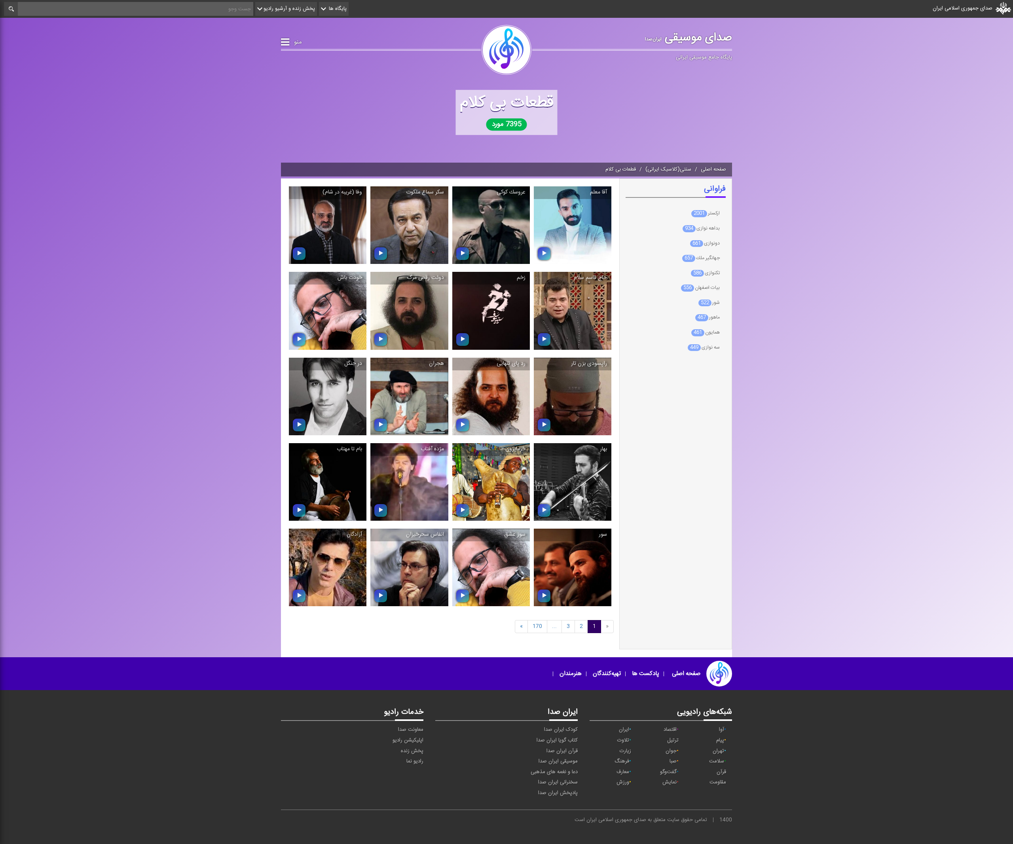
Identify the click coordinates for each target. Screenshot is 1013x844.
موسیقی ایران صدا (558, 761)
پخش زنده (412, 751)
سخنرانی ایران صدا (558, 782)
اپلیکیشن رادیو (408, 740)
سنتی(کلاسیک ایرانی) (668, 169)
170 (537, 626)
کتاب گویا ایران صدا (557, 740)
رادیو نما (414, 761)
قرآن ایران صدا (562, 751)
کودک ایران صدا (561, 729)
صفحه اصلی (713, 169)
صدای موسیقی (688, 37)
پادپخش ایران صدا (558, 793)
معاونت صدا (410, 729)
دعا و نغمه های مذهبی (554, 772)
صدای (639, 820)
